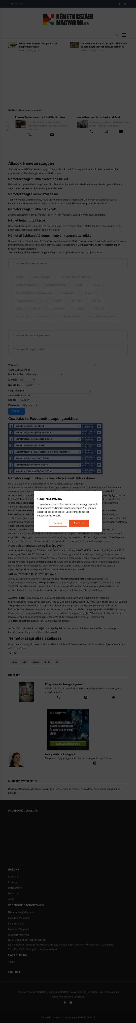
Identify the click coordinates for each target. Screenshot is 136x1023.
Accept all (79, 523)
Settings (58, 523)
